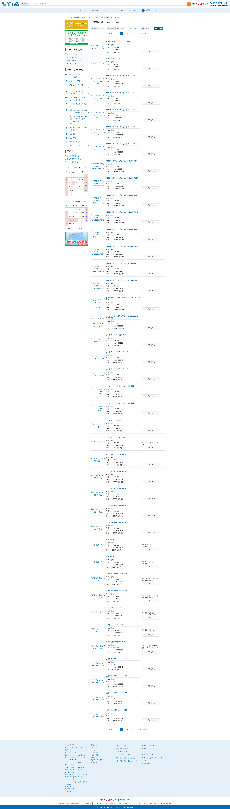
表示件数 (95, 28)
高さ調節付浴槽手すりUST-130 (117, 642)
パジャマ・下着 (74, 81)
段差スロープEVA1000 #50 (116, 710)
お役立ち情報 (146, 763)
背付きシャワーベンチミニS (116, 625)
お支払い (94, 750)
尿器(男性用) (110, 539)
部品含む (149, 28)
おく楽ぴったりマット (114, 420)
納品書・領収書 (96, 760)
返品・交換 (95, 757)
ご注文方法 (95, 747)
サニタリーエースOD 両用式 (116, 471)
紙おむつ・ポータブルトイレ (78, 86)
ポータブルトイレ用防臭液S (116, 454)
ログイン (129, 748)
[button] (219, 3)
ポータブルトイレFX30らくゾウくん (119, 41)
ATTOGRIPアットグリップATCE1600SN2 (121, 195)
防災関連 (72, 138)
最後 (144, 33)
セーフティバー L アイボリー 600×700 (120, 403)
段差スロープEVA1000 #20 (116, 659)
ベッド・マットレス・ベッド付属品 (78, 76)
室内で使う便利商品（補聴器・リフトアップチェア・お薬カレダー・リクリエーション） (78, 120)
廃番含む (136, 28)
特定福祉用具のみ (72, 162)
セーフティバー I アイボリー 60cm (118, 369)
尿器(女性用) (110, 556)
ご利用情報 (87, 803)
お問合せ (122, 10)
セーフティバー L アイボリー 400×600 (120, 386)
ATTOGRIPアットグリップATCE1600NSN (121, 161)
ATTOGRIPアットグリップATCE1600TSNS (122, 280)
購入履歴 (133, 10)
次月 (85, 168)
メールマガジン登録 (123, 754)
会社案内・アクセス (149, 745)
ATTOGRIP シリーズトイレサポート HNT (121, 110)
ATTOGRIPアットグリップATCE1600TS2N (122, 246)
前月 (68, 168)
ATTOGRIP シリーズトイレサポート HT (120, 75)
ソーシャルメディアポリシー (135, 803)
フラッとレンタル (75, 145)
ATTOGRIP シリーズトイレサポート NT (120, 127)
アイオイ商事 (71, 63)
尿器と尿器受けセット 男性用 (116, 573)
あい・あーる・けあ (73, 60)
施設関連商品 (74, 142)
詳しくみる (151, 51)
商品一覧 (83, 10)
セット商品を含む (72, 156)
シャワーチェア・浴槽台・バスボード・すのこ (78, 99)
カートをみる (121, 745)
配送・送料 (95, 752)
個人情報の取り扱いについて (126, 761)
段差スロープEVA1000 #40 (116, 693)
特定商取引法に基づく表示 (125, 758)
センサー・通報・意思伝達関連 (78, 129)
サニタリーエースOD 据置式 (116, 505)
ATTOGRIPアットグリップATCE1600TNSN (122, 178)
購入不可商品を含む (73, 159)
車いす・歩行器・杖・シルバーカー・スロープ (78, 92)
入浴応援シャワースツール (115, 437)
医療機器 (72, 134)
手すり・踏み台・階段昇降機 (78, 105)
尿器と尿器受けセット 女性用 (116, 590)
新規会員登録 (121, 748)
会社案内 (95, 10)
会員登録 (94, 762)
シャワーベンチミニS (113, 607)
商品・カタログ (147, 754)
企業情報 (61, 803)
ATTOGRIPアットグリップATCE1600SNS (121, 263)
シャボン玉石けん (72, 54)
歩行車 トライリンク (113, 58)
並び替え (111, 28)
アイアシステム (72, 57)
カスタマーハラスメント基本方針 (160, 803)
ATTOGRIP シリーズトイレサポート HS (120, 93)
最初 (110, 33)
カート (159, 10)
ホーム (71, 10)
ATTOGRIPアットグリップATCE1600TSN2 (122, 212)
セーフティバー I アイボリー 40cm (118, 352)
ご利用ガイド (108, 10)
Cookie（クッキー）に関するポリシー (108, 803)
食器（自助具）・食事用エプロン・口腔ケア (78, 111)
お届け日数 (95, 755)
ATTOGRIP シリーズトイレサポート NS (120, 144)
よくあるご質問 (121, 751)
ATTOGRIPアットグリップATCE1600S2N (121, 229)
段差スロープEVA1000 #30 (116, 676)
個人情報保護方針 (73, 803)
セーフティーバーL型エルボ (116, 335)
